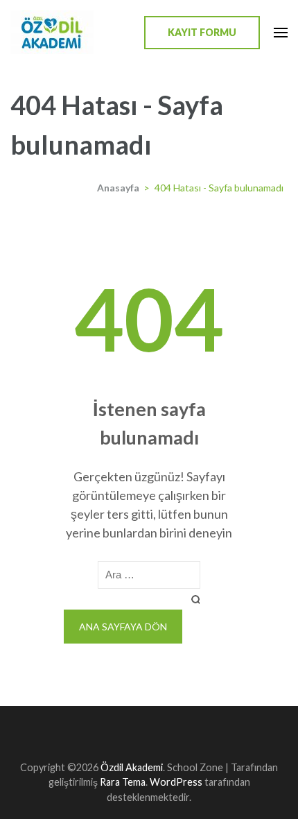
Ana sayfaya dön (123, 626)
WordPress (176, 782)
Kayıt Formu (202, 32)
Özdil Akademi (131, 767)
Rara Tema (123, 782)
